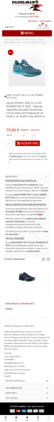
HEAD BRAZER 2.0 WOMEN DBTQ (20, 304)
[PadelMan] (27, 6)
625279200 (34, 17)
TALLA (9, 135)
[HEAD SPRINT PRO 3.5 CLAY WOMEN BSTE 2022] (27, 68)
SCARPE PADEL (29, 40)
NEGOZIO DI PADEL (12, 40)
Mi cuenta (32, 21)
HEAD (41, 40)
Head (40, 214)
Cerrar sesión (45, 21)
